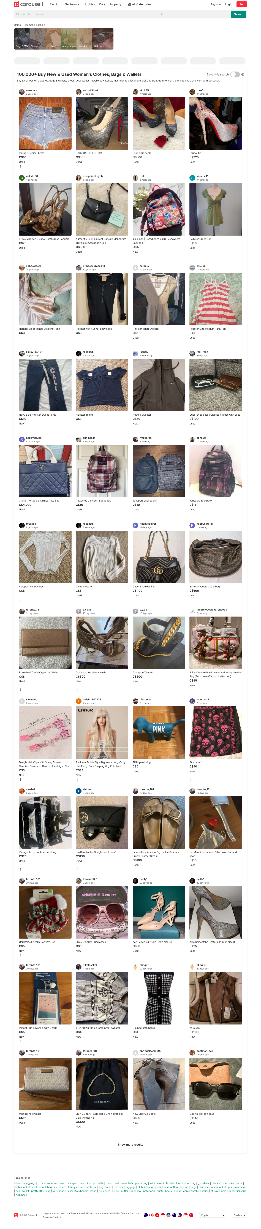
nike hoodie (235, 1183)
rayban (184, 1187)
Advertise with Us (110, 1213)
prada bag (141, 1183)
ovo (18, 1190)
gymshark (203, 1183)
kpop (93, 1190)
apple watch (190, 1190)
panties (204, 1190)
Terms (124, 1213)
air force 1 (60, 1187)
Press (73, 1213)
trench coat (112, 1183)
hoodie (170, 1183)
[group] (130, 39)
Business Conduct (52, 1217)
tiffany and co (76, 1187)
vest (34, 1187)
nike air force (219, 1183)
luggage (130, 1187)
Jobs (96, 1213)
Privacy (133, 1213)
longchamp (105, 1187)
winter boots (164, 1190)
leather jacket (22, 1187)
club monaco (145, 1187)
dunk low (135, 1190)
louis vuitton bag (185, 1183)
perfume (119, 1187)
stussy (214, 1190)
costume (204, 1187)
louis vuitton (171, 1187)
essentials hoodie (78, 1190)
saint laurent (157, 1183)
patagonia (149, 1190)
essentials (127, 1183)
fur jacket (104, 1190)
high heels (21, 1194)
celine (115, 1190)
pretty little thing (40, 1190)
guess (177, 1190)
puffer (124, 1190)
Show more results (130, 1144)
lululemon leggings (25, 1183)
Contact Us (62, 1213)
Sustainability (85, 1213)
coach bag (45, 1187)
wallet (25, 1190)
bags (193, 1187)
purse (158, 1187)
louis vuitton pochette (91, 1183)
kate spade (59, 1190)
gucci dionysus (237, 1190)
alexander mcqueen (53, 1183)
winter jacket (218, 1187)
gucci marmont (237, 1187)
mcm (223, 1190)
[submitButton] (238, 14)
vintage (71, 1183)
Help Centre (49, 1213)
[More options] (20, 166)
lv (39, 1183)
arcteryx (91, 1187)
